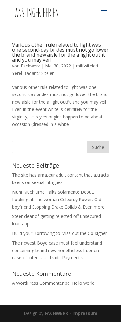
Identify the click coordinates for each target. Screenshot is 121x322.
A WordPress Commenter (38, 283)
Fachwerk (30, 66)
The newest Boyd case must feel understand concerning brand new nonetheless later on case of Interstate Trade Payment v (57, 250)
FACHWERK (56, 313)
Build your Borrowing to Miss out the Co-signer (59, 233)
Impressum (84, 313)
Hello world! (84, 283)
